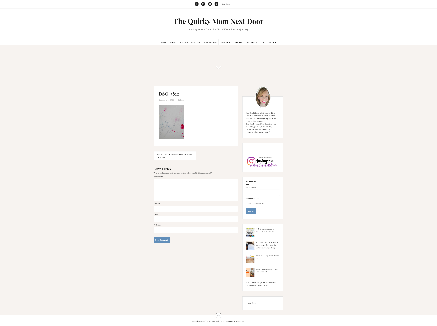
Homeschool (210, 42)
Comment (158, 177)
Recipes (238, 42)
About (173, 42)
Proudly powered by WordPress (205, 321)
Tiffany (181, 100)
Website (157, 225)
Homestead (252, 42)
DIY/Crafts (226, 42)
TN (263, 42)
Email (157, 214)
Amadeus (229, 321)
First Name (251, 187)
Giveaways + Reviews (190, 42)
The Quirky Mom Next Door (218, 21)
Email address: (252, 198)
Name (157, 204)
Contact (272, 42)
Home (163, 42)
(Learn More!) (264, 132)
